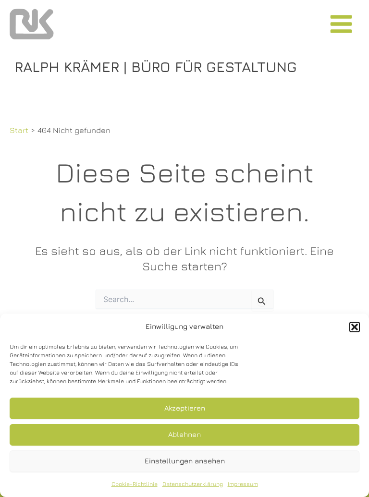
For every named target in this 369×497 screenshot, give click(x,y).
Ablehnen (184, 434)
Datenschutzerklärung (192, 483)
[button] (354, 327)
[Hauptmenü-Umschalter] (340, 24)
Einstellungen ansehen (185, 461)
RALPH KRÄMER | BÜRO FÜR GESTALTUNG (155, 66)
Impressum (243, 483)
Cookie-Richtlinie (134, 483)
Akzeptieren (184, 408)
